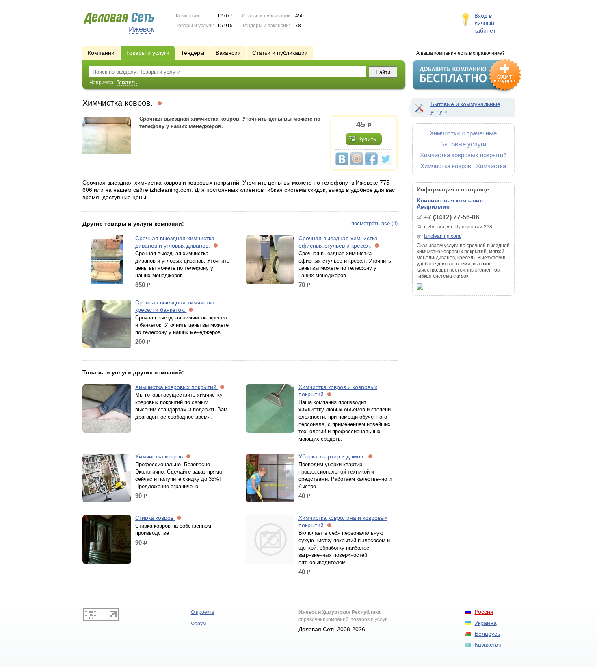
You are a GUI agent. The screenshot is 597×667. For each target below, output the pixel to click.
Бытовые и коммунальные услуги (465, 108)
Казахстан (488, 644)
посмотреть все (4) (374, 223)
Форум (198, 623)
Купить (367, 139)
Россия (484, 611)
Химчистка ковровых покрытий (176, 387)
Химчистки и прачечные (463, 133)
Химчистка (491, 166)
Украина (486, 622)
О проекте (202, 612)
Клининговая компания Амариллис (450, 203)
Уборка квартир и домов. (332, 456)
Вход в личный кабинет (484, 23)
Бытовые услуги (463, 144)
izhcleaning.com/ (442, 236)
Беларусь (487, 633)
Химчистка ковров (159, 456)
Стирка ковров (155, 518)
